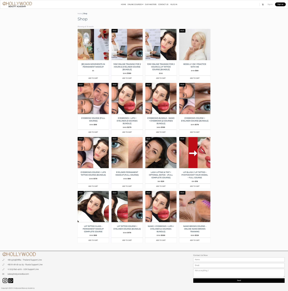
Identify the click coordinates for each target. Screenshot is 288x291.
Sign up (280, 4)
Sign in (270, 4)
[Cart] (263, 4)
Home (80, 13)
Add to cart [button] (93, 78)
